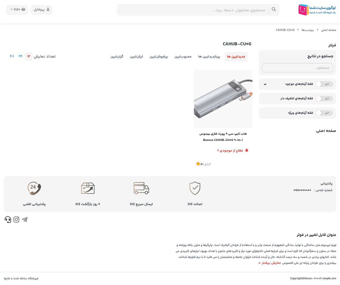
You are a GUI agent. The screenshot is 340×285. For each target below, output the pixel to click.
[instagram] (16, 220)
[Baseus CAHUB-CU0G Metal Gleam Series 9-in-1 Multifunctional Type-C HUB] (223, 99)
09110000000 (302, 190)
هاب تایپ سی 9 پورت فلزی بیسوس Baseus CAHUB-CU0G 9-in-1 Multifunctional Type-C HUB (223, 137)
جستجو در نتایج (320, 56)
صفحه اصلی (328, 30)
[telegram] (24, 220)
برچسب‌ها (308, 30)
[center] (274, 10)
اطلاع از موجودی (231, 151)
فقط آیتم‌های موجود (299, 84)
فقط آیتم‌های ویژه (300, 113)
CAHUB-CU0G (285, 30)
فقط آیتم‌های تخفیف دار (297, 98)
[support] (8, 220)
